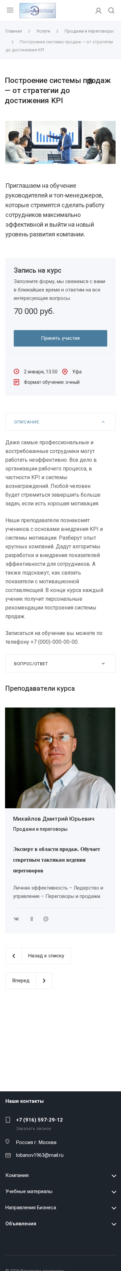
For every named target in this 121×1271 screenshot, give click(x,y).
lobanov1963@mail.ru (40, 1155)
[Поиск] (111, 11)
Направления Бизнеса (30, 1208)
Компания (17, 1175)
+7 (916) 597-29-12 (39, 1120)
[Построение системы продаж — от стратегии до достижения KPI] (60, 125)
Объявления (20, 1224)
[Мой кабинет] (98, 10)
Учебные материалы (28, 1191)
